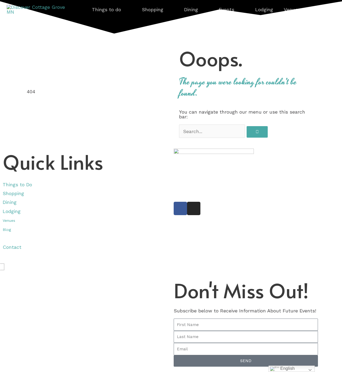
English (287, 368)
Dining (10, 202)
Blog (7, 229)
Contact (12, 247)
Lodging (12, 211)
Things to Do (17, 184)
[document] (171, 317)
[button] (2, 267)
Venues (9, 220)
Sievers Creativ (215, 184)
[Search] (257, 132)
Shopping (13, 193)
